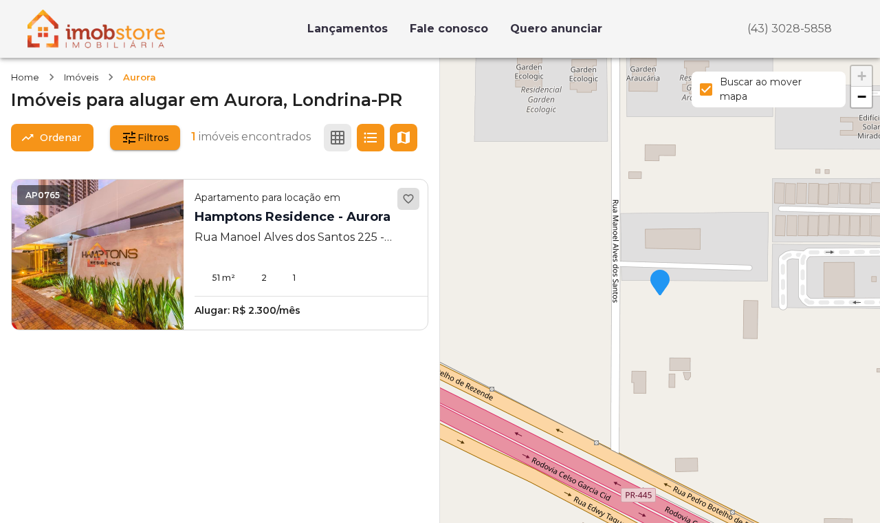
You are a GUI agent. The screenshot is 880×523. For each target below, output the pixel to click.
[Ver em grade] (337, 137)
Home (25, 77)
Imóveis (81, 77)
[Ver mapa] (403, 137)
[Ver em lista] (370, 137)
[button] (660, 283)
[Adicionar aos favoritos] (408, 199)
